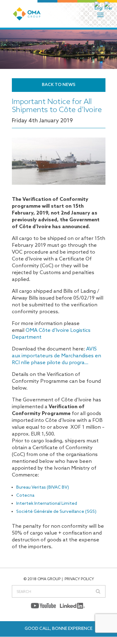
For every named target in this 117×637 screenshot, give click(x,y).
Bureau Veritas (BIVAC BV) (42, 487)
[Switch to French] (109, 6)
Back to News (59, 85)
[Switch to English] (99, 6)
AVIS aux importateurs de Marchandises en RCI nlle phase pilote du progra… (56, 356)
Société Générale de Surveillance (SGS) (56, 511)
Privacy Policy (79, 579)
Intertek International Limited (46, 503)
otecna (26, 495)
